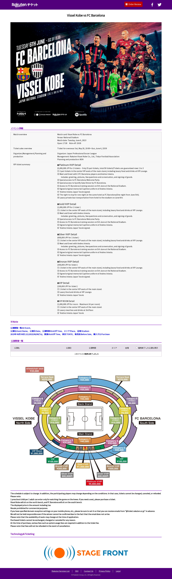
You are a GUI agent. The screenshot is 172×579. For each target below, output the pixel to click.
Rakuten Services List (61, 571)
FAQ (76, 571)
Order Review (134, 4)
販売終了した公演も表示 (147, 348)
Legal (118, 571)
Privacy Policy (104, 571)
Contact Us (88, 571)
